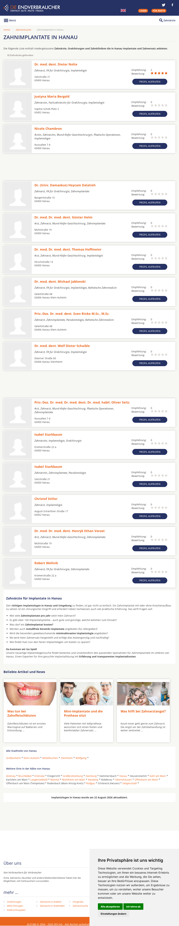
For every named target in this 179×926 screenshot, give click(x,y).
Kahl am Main (158, 776)
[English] (123, 10)
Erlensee (39, 776)
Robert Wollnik (46, 563)
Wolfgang (81, 758)
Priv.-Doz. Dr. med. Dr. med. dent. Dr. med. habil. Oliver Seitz (82, 402)
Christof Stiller (46, 499)
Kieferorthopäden (16, 910)
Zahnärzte (169, 20)
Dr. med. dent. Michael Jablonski (60, 281)
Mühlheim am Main (73, 779)
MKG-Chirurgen (15, 905)
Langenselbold (39, 779)
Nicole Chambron (48, 128)
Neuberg (93, 779)
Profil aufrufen (149, 81)
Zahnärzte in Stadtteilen (52, 905)
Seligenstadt (129, 783)
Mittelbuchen (50, 758)
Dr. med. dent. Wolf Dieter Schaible (62, 346)
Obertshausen (123, 779)
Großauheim (13, 758)
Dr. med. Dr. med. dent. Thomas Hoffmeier (67, 249)
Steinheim (67, 758)
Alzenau (11, 776)
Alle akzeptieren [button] (110, 906)
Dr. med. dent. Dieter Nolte (55, 64)
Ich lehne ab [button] (133, 906)
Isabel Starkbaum (48, 434)
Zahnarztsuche (23, 29)
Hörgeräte (78, 901)
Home (6, 29)
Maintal (54, 779)
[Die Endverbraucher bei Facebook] (172, 5)
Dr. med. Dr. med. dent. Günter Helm (63, 217)
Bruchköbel (25, 776)
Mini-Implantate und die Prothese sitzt (83, 713)
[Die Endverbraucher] (32, 8)
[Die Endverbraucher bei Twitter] (163, 5)
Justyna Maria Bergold (51, 96)
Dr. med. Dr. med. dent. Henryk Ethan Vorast (69, 531)
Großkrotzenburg (73, 776)
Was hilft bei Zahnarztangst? (143, 711)
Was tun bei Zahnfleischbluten (21, 713)
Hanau (123, 776)
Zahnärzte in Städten (51, 901)
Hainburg (91, 776)
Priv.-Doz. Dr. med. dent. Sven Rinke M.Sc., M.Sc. (71, 314)
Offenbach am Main (146, 779)
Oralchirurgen (14, 901)
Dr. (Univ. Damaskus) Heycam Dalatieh (65, 185)
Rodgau (90, 783)
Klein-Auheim (32, 758)
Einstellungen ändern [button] (113, 913)
